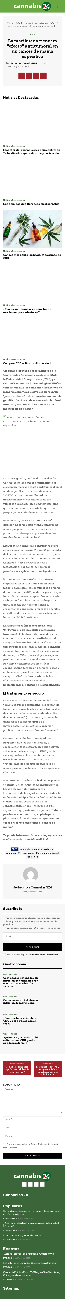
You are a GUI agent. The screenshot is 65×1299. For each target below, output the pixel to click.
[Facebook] (21, 76)
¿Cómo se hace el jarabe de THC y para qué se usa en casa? (20, 1020)
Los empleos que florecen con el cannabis (31, 204)
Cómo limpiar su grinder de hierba (22, 1235)
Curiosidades (10, 1218)
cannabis (25, 849)
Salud (19, 23)
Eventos (7, 1258)
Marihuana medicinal (47, 853)
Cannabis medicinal (42, 849)
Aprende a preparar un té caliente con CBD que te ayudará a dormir (20, 1040)
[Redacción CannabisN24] (32, 874)
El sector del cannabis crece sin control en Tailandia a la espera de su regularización (31, 151)
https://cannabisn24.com (32, 892)
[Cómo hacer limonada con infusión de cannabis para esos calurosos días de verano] (53, 980)
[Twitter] (29, 76)
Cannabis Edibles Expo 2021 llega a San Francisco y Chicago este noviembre (32, 1274)
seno (29, 856)
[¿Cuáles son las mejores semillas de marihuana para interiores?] (32, 283)
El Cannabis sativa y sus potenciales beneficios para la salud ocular (47, 1071)
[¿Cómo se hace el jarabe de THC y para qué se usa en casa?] (53, 1019)
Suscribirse (32, 947)
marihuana (28, 853)
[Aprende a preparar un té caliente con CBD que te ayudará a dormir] (53, 1038)
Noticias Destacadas (14, 146)
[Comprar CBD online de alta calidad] (32, 337)
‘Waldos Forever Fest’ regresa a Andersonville (29, 1253)
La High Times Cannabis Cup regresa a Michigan (30, 1263)
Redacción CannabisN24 (24, 63)
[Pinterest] (36, 76)
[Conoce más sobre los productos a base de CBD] (32, 229)
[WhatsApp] (43, 76)
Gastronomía (10, 974)
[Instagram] (30, 1184)
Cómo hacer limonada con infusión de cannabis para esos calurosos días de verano (20, 982)
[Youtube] (42, 1184)
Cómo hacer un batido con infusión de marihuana (20, 1001)
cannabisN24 (13, 853)
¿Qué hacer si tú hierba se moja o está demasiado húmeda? (31, 1225)
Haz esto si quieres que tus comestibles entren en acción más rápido (32, 1213)
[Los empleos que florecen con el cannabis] (32, 178)
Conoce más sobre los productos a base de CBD (32, 256)
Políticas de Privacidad (45, 954)
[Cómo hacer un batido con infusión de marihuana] (53, 1000)
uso (36, 856)
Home (10, 23)
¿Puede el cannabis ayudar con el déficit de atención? (17, 1069)
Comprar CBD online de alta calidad (27, 363)
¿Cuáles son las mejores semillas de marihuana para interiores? (27, 310)
